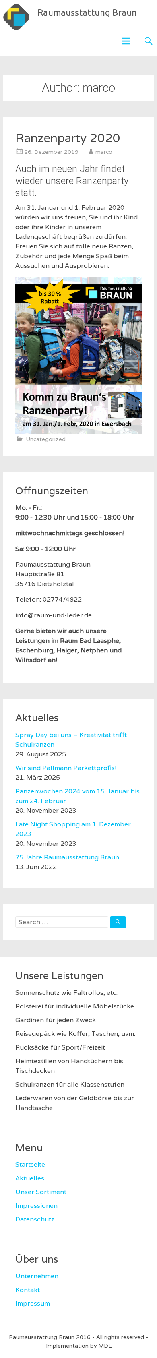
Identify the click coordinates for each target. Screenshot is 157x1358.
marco (103, 151)
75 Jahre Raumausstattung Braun (67, 857)
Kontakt (27, 1290)
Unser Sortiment (40, 1192)
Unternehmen (36, 1276)
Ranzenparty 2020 (67, 138)
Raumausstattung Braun (87, 12)
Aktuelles (29, 1178)
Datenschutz (34, 1219)
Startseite (30, 1164)
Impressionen (36, 1205)
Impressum (32, 1303)
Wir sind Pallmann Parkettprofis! (66, 768)
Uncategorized (46, 439)
